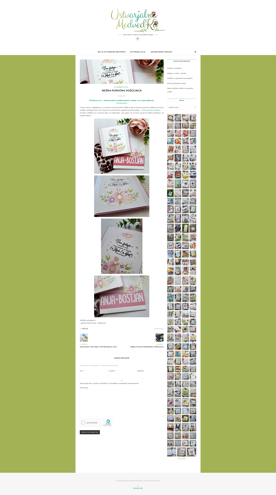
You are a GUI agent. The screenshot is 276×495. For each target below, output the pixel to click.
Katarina (85, 329)
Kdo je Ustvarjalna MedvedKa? (112, 52)
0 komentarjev (159, 329)
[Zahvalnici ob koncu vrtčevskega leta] (84, 338)
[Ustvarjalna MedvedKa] (138, 20)
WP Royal (157, 481)
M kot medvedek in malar (176, 83)
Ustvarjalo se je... (121, 87)
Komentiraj (84, 388)
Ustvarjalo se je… (138, 52)
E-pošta (112, 371)
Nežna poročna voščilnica (151, 110)
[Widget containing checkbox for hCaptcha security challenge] (96, 423)
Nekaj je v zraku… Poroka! (176, 73)
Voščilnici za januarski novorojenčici (180, 78)
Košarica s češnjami (174, 68)
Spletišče (140, 371)
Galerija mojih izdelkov (161, 52)
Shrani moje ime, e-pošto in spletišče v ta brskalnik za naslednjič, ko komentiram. (109, 383)
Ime (82, 371)
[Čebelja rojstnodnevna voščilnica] (160, 338)
